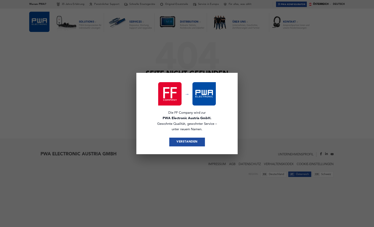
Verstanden (187, 141)
